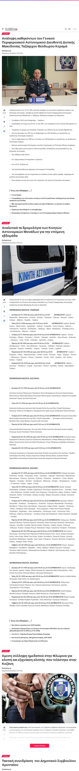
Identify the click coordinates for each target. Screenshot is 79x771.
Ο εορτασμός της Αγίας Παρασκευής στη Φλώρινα (30, 641)
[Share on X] (4, 122)
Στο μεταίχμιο (16, 195)
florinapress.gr (6, 50)
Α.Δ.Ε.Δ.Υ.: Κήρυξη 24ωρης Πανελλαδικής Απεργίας (31, 634)
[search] (65, 29)
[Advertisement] (39, 13)
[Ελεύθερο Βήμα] (11, 29)
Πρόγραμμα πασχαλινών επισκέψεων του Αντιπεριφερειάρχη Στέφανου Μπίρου (40, 213)
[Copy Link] (4, 126)
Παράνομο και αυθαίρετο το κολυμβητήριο (27, 210)
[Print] (4, 131)
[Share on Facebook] (4, 117)
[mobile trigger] (3, 29)
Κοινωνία (5, 33)
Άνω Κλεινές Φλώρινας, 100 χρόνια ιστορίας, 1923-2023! (32, 638)
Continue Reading (39, 746)
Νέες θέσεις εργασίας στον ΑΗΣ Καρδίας (26, 625)
